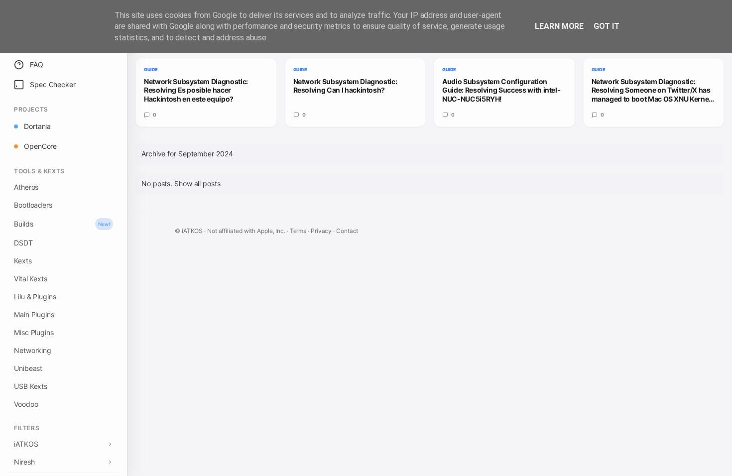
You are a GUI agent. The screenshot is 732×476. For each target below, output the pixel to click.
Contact (347, 231)
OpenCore (40, 146)
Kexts (23, 260)
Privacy (321, 231)
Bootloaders (33, 205)
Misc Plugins (34, 332)
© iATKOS (189, 231)
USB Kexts (30, 386)
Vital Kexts (30, 278)
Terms (298, 231)
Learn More (559, 26)
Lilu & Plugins (35, 296)
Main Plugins (34, 314)
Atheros (26, 187)
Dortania (37, 126)
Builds (62, 224)
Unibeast (28, 368)
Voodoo (26, 404)
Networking (32, 350)
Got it (606, 26)
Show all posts (197, 183)
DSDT (23, 242)
